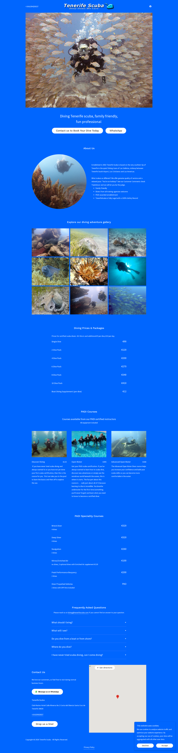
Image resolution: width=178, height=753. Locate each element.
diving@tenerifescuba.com (78, 612)
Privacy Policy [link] (89, 747)
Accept (165, 746)
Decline (145, 746)
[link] (89, 6)
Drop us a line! (45, 724)
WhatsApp (116, 130)
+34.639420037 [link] (32, 6)
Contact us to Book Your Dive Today (77, 130)
